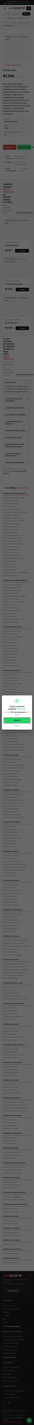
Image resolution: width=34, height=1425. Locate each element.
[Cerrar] (29, 698)
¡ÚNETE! (17, 720)
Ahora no (17, 726)
